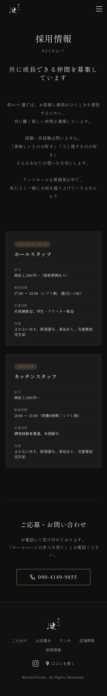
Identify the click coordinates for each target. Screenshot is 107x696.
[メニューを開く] (99, 9)
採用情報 (53, 650)
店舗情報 (87, 640)
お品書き (43, 640)
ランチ (65, 640)
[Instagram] (35, 663)
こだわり (20, 640)
